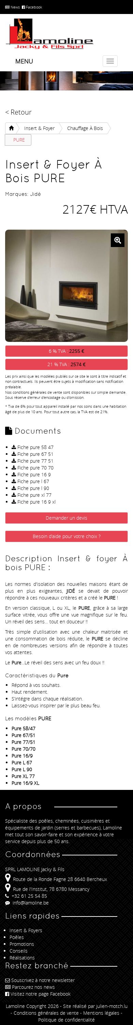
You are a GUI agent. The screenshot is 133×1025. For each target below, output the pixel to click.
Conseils (19, 951)
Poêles (17, 937)
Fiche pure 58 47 (35, 447)
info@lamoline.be (30, 902)
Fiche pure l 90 (32, 488)
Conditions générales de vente (46, 1013)
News (15, 7)
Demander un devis (66, 518)
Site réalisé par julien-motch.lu (95, 1006)
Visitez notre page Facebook (41, 994)
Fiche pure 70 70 (35, 467)
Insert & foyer (39, 128)
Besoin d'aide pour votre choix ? (67, 536)
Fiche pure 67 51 (35, 454)
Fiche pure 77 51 (35, 461)
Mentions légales (101, 1013)
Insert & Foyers (26, 930)
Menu (24, 61)
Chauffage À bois (85, 128)
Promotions (22, 944)
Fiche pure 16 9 (33, 474)
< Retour (18, 112)
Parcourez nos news (33, 987)
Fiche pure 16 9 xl (36, 502)
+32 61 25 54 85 (28, 896)
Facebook (33, 7)
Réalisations (22, 957)
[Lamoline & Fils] (66, 34)
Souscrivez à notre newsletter (43, 980)
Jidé (35, 194)
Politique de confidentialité (66, 1019)
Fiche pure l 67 (32, 481)
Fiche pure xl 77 (33, 495)
